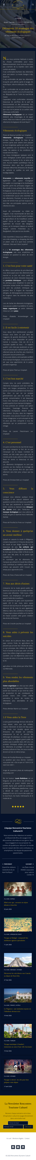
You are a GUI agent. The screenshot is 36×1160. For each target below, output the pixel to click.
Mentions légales (17, 1138)
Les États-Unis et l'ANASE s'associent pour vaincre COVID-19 (27, 869)
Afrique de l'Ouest (16, 934)
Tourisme (18, 18)
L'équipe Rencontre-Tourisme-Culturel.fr (18, 35)
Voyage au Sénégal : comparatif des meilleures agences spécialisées (16, 939)
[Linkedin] (23, 1147)
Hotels (12, 899)
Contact (27, 1138)
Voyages (19, 970)
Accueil (6, 22)
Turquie (12, 1040)
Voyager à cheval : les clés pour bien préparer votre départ (16, 1081)
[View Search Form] (33, 5)
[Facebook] (13, 1147)
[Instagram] (18, 1147)
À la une (6, 899)
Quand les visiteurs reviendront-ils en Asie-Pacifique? (9, 868)
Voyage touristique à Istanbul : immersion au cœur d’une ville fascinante (18, 1045)
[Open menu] (4, 4)
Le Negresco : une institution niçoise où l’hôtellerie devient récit (17, 1010)
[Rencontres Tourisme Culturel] (18, 4)
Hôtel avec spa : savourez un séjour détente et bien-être (16, 904)
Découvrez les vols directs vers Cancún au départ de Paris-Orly (17, 974)
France (12, 1005)
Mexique (13, 970)
